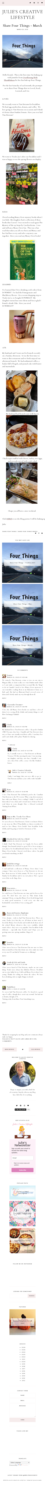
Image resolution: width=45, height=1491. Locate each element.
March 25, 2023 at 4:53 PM (17, 727)
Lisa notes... (12, 888)
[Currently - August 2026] (22, 1226)
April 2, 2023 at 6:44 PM (16, 989)
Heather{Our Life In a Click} (18, 839)
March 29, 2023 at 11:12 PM (17, 915)
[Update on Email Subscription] (22, 1199)
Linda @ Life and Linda (16, 962)
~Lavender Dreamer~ (15, 705)
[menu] (3, 3)
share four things (9, 531)
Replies (12, 745)
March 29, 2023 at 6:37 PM (22, 751)
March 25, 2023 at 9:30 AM (17, 677)
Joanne (9, 675)
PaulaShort (11, 987)
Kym (9, 790)
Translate (25, 1465)
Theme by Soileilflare (34, 1480)
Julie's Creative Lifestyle (22, 14)
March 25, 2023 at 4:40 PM (17, 707)
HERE (9, 519)
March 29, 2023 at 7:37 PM (17, 890)
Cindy (9, 725)
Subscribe (22, 1170)
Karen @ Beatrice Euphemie (18, 913)
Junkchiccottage (13, 864)
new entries (9, 1049)
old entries (35, 1049)
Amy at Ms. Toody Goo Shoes (19, 817)
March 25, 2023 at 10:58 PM (17, 791)
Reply (4, 698)
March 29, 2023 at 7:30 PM (22, 772)
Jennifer (10, 942)
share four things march (27, 531)
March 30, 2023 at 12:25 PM (17, 944)
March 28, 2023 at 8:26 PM (17, 819)
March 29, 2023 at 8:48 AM (17, 866)
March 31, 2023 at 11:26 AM (17, 964)
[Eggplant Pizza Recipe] (22, 1253)
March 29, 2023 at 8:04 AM (17, 841)
